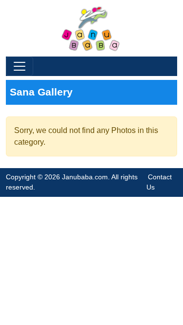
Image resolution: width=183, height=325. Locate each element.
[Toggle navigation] (19, 66)
